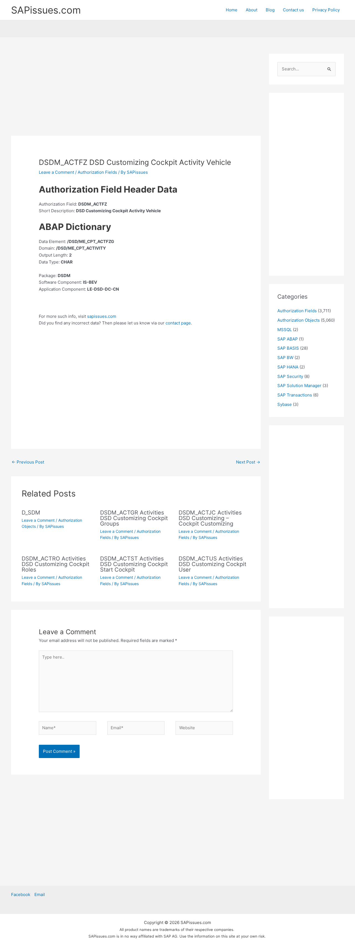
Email (39, 894)
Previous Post (28, 462)
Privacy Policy (326, 9)
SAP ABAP (287, 339)
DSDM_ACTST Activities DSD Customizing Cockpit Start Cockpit (134, 564)
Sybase (284, 404)
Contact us (293, 9)
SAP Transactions (294, 395)
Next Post (248, 462)
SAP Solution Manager (299, 385)
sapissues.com (101, 316)
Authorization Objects (298, 320)
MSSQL (284, 329)
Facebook (20, 894)
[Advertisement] (136, 95)
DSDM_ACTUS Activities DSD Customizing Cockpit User (212, 564)
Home (231, 9)
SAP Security (290, 376)
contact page (178, 323)
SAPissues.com (46, 10)
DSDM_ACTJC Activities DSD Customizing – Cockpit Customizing (210, 518)
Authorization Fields (97, 172)
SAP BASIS (288, 348)
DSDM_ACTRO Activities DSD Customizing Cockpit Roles (55, 564)
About (251, 9)
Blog (270, 9)
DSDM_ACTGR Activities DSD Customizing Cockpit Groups (134, 518)
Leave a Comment (56, 172)
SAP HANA (287, 367)
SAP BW (285, 357)
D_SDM (31, 512)
